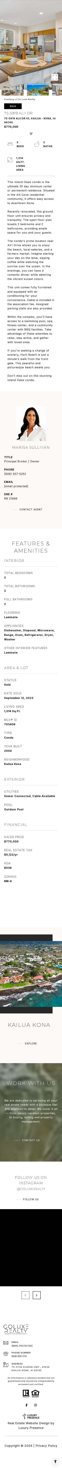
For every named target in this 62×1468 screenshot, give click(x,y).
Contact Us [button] (31, 1140)
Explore (31, 1043)
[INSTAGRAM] (35, 1405)
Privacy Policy (46, 1445)
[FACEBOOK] (26, 1405)
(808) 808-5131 (19, 1356)
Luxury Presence (31, 1427)
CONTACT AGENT (31, 509)
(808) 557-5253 (15, 473)
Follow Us (31, 1199)
